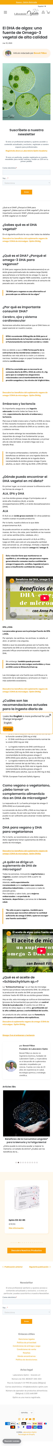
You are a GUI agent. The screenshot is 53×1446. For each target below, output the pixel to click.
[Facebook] (23, 1419)
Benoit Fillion (40, 53)
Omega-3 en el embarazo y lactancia (18, 1035)
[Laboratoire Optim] (26, 12)
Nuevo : (19, 2)
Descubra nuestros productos (26, 1250)
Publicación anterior (14, 1267)
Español (24, 1413)
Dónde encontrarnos (26, 1356)
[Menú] (5, 12)
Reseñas (26, 1353)
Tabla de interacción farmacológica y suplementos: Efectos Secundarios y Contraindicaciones (27, 1142)
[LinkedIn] (34, 1419)
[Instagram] (19, 1419)
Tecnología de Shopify (26, 1434)
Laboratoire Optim (30, 1432)
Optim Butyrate (30, 2)
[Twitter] (26, 1419)
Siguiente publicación (38, 1267)
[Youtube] (30, 1419)
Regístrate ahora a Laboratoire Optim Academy (26, 151)
